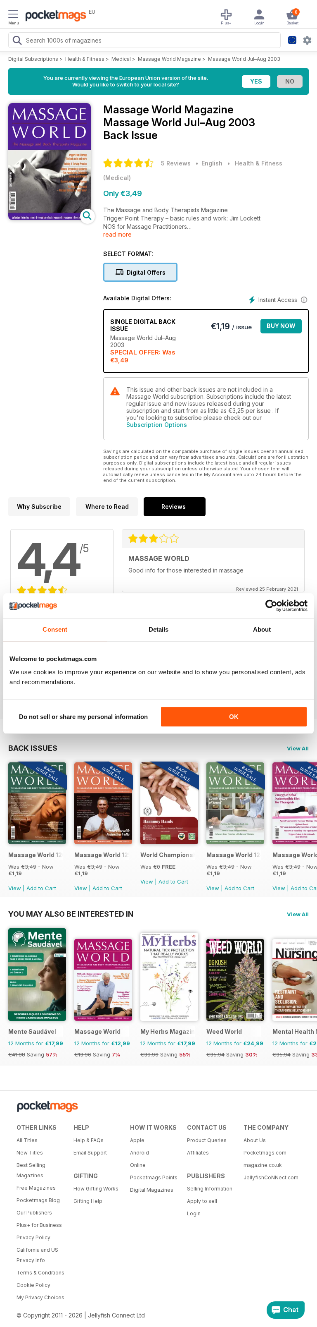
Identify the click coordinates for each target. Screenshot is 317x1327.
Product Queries (207, 1140)
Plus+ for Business (39, 1225)
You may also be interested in (70, 914)
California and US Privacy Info (37, 1255)
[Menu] (13, 15)
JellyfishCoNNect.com (269, 1177)
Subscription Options (156, 424)
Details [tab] (159, 629)
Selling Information (209, 1189)
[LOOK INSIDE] (49, 217)
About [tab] (262, 629)
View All (298, 748)
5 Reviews (176, 163)
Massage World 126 (35, 854)
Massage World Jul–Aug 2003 (244, 59)
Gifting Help (87, 1201)
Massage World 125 (101, 854)
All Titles (27, 1140)
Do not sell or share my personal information (83, 716)
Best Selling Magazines (31, 1170)
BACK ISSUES (32, 748)
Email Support (90, 1153)
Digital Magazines (151, 1190)
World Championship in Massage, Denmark (167, 854)
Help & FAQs (88, 1140)
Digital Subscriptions (33, 59)
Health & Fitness (84, 59)
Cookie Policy (33, 1285)
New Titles (30, 1153)
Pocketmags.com (265, 1153)
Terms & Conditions (40, 1273)
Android (139, 1153)
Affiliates (198, 1153)
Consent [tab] (55, 629)
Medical (121, 59)
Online (138, 1165)
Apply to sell (202, 1201)
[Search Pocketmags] (17, 41)
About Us (255, 1140)
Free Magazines (36, 1188)
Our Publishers (34, 1213)
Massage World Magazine (169, 59)
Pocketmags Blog (38, 1200)
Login (194, 1213)
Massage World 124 (233, 854)
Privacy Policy (33, 1237)
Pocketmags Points (153, 1177)
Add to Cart (41, 888)
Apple (137, 1140)
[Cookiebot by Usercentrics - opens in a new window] (271, 605)
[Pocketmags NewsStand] (54, 16)
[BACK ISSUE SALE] (37, 842)
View (14, 888)
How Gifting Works (95, 1189)
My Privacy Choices (40, 1297)
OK (234, 716)
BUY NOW (281, 325)
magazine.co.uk (263, 1165)
